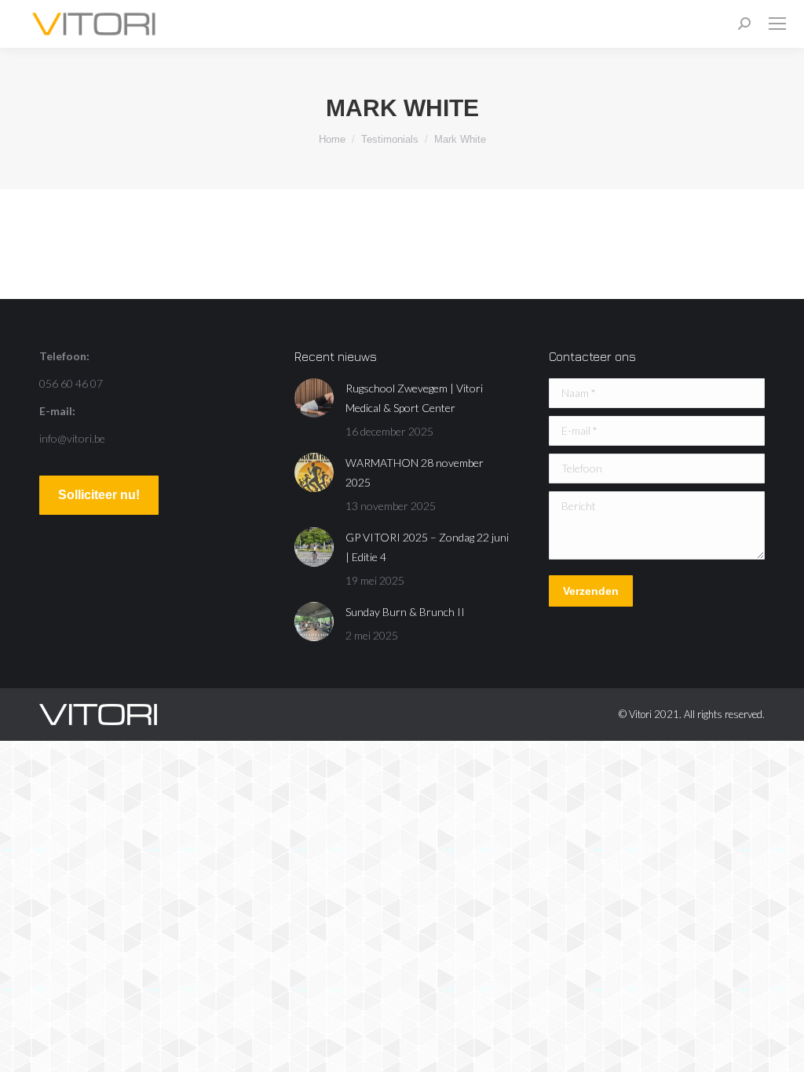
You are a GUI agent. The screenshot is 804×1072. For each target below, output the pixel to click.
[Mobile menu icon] (777, 24)
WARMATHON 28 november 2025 (414, 472)
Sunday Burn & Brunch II (405, 611)
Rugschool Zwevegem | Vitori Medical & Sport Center (414, 397)
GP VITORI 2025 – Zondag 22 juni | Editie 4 (427, 547)
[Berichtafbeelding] (314, 397)
